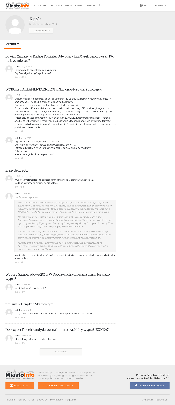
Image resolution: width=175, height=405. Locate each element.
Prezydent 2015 (17, 170)
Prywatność (56, 399)
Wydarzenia (40, 5)
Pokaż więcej (60, 351)
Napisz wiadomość (41, 31)
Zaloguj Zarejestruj (156, 5)
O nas (31, 399)
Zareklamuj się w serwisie (60, 385)
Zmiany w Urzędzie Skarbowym (29, 304)
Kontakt (79, 5)
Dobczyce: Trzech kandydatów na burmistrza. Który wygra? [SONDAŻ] (57, 329)
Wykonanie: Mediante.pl (154, 399)
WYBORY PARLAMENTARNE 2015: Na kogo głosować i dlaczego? (53, 89)
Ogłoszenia (56, 5)
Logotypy (42, 399)
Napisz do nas (21, 385)
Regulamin (70, 399)
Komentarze (12, 44)
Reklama (91, 5)
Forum (68, 5)
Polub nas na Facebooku (151, 385)
